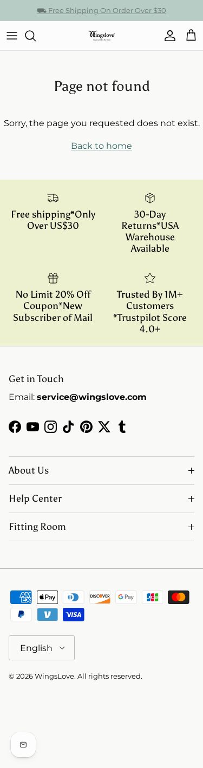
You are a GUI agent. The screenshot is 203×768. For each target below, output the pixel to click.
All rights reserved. (109, 676)
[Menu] (12, 36)
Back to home (101, 146)
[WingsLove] (102, 36)
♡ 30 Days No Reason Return (101, 14)
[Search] (36, 36)
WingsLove (54, 676)
